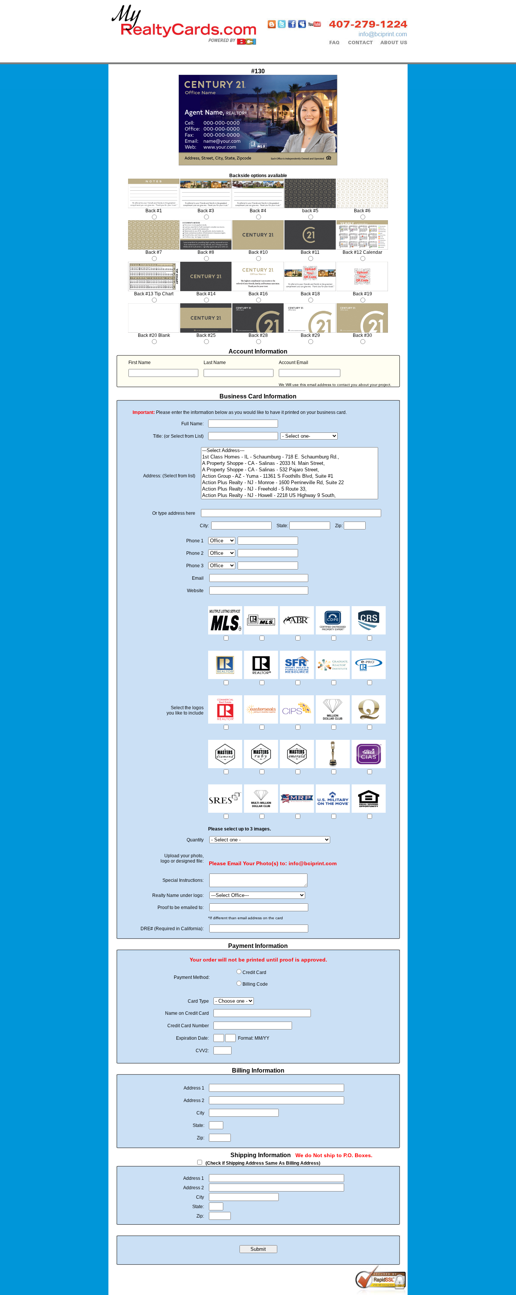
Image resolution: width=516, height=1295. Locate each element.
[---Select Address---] (289, 451)
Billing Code (255, 984)
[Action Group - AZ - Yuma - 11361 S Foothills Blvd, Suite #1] (289, 476)
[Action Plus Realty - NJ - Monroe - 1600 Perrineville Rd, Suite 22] (289, 483)
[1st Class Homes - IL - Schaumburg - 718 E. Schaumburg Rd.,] (289, 457)
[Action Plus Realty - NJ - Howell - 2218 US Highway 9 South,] (289, 495)
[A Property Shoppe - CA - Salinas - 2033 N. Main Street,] (289, 463)
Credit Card (254, 972)
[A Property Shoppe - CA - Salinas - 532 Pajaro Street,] (289, 470)
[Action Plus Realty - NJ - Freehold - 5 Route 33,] (289, 489)
